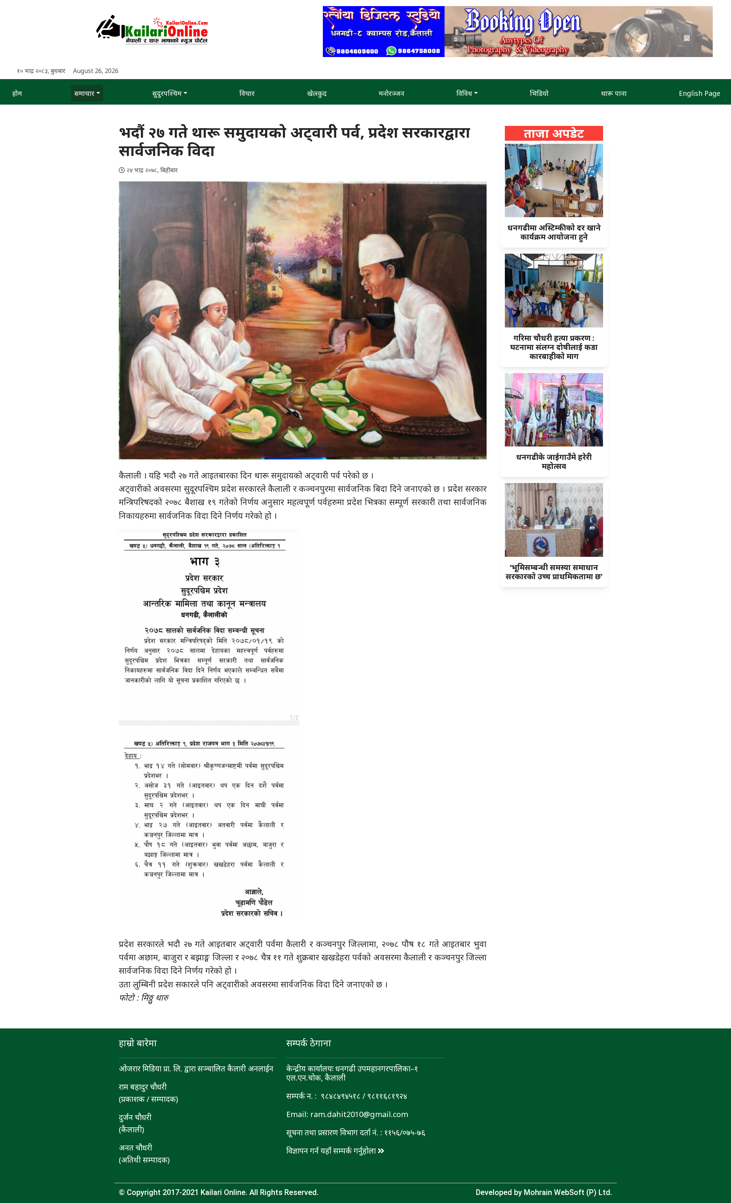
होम (17, 93)
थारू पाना (614, 93)
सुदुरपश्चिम (167, 93)
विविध (464, 93)
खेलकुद (317, 93)
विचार (247, 93)
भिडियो (539, 93)
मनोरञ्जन (391, 93)
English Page (699, 93)
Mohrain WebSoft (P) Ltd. (568, 1192)
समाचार (84, 93)
